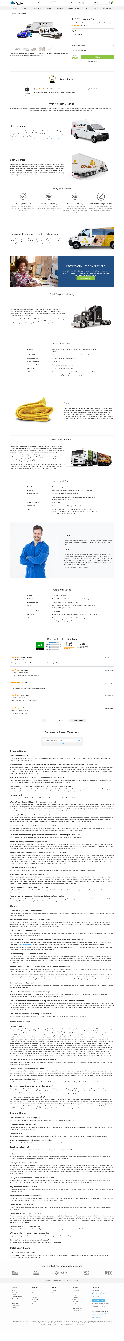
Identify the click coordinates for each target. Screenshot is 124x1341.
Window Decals (75, 1297)
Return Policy (55, 1292)
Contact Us (54, 1290)
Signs (25, 8)
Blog (33, 1290)
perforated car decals (26, 944)
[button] (95, 3)
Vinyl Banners (75, 1292)
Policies (14, 1307)
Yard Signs (74, 1295)
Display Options (64, 721)
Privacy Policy (102, 1313)
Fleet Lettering (77, 34)
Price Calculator (35, 1297)
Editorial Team (15, 1301)
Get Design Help (85, 278)
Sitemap (34, 1301)
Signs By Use (107, 8)
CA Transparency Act (17, 1296)
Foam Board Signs (76, 1306)
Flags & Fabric (37, 8)
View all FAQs (62, 744)
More (95, 8)
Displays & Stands (73, 8)
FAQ (33, 1295)
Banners (15, 8)
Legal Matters (15, 1303)
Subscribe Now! (98, 1300)
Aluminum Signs (75, 1290)
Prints (86, 8)
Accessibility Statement (15, 1293)
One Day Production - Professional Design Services (91, 23)
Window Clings (75, 1299)
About (13, 1290)
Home (14, 13)
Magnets (60, 8)
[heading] (62, 103)
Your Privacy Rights (96, 1317)
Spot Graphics (34, 175)
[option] (39, 31)
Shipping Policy (55, 1295)
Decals (49, 8)
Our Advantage (15, 1305)
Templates (34, 1303)
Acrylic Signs (75, 1301)
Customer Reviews (16, 1298)
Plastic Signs (75, 1303)
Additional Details (92, 61)
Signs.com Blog (95, 1290)
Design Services (35, 1292)
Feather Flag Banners (77, 1308)
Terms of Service (96, 1314)
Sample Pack (35, 1299)
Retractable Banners (76, 1310)
